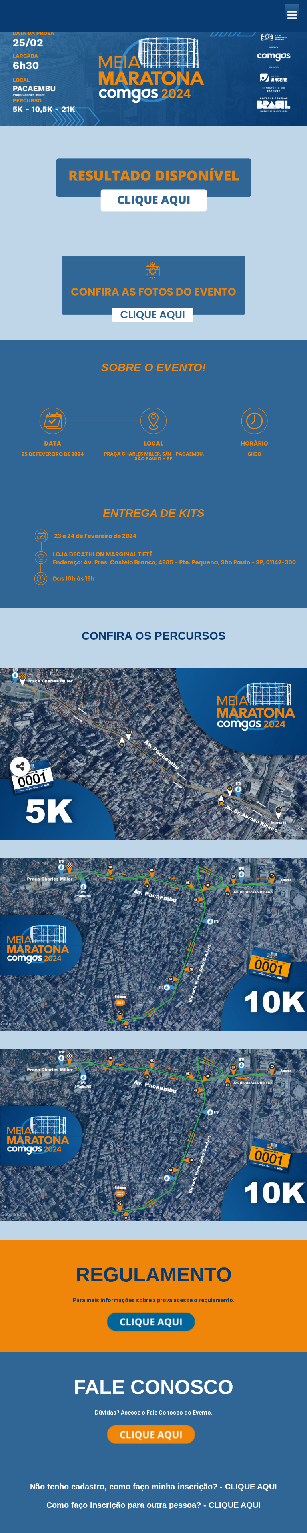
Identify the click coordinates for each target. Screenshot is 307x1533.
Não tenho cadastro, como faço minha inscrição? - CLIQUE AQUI (153, 1486)
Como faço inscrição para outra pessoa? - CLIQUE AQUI (153, 1505)
